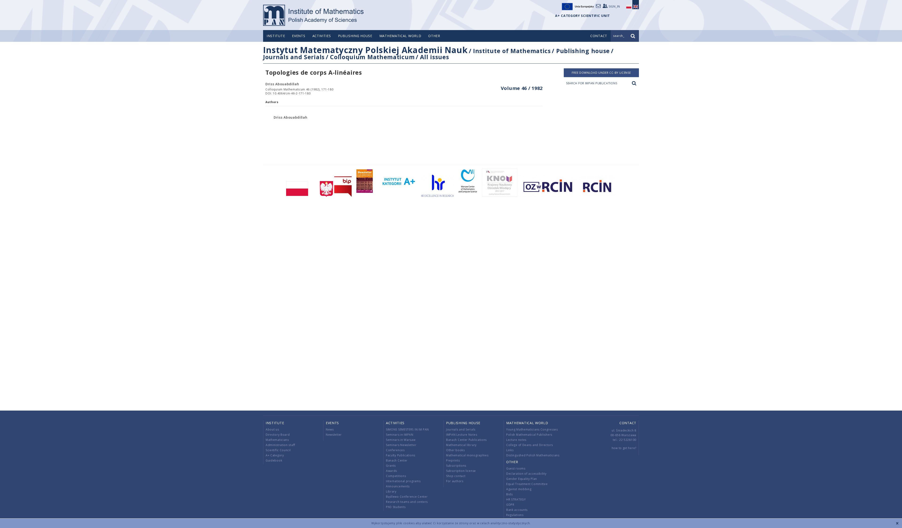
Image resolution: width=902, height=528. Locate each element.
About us (272, 429)
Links (510, 450)
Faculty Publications (400, 455)
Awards (391, 471)
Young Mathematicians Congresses (532, 429)
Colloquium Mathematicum (372, 57)
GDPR (510, 505)
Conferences (395, 450)
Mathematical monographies (467, 455)
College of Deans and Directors (529, 445)
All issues (434, 57)
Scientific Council (278, 450)
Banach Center (397, 460)
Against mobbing (519, 489)
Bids (509, 494)
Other (434, 36)
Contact (627, 423)
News (330, 429)
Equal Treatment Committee (527, 484)
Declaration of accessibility (526, 474)
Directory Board (278, 435)
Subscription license (461, 471)
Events (298, 36)
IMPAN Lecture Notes (461, 435)
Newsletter (334, 435)
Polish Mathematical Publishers (529, 435)
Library (391, 491)
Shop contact (455, 476)
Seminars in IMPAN (399, 435)
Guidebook (274, 460)
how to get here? (624, 448)
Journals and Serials (294, 57)
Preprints (453, 460)
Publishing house (355, 36)
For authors (454, 481)
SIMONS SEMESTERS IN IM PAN (407, 429)
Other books (455, 450)
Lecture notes (516, 440)
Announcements (398, 486)
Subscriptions (456, 466)
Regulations (515, 515)
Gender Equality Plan (521, 479)
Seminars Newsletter (401, 445)
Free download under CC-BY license (601, 73)
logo (313, 15)
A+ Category (275, 455)
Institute (276, 36)
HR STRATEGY (516, 499)
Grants (391, 466)
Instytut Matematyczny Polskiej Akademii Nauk (365, 49)
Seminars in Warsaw (401, 440)
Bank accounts (517, 510)
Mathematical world (400, 36)
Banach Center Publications (466, 440)
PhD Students (395, 507)
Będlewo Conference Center (407, 497)
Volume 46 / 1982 (522, 88)
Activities (321, 36)
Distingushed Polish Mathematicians (533, 455)
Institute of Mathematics (512, 51)
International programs (403, 481)
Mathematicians (277, 440)
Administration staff (280, 445)
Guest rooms (515, 468)
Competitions (396, 476)
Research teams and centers (407, 502)
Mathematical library (461, 445)
